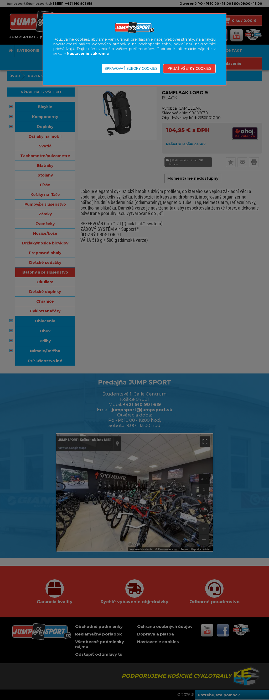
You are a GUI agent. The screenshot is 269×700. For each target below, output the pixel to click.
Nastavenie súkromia (88, 53)
